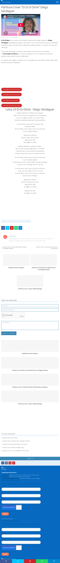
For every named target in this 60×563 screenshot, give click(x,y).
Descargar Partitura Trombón (11, 94)
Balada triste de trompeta (9, 438)
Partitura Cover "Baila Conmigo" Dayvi (13, 447)
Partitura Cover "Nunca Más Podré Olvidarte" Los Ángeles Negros (14, 247)
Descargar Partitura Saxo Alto (11, 105)
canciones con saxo (7, 221)
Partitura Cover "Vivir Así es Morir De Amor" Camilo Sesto (24, 475)
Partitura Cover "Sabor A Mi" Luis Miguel (19, 476)
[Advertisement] (30, 76)
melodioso (12, 236)
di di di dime (17, 221)
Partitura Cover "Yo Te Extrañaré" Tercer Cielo (15, 450)
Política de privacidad (7, 518)
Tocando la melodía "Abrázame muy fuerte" (14, 444)
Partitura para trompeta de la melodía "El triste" (16, 441)
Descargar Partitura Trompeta (11, 89)
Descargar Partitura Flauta (10, 100)
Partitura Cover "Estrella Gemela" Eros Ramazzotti (47, 247)
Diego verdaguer (26, 221)
